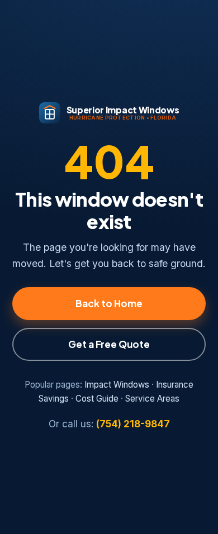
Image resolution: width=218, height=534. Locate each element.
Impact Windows (116, 384)
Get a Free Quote (109, 344)
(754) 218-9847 (133, 424)
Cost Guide (97, 398)
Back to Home (109, 303)
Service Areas (152, 398)
